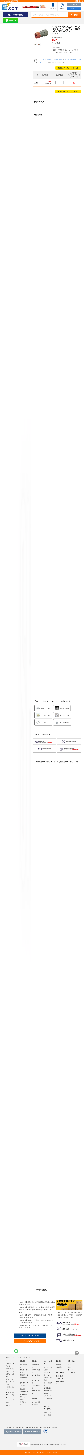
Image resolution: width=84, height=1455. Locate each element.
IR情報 (54, 1427)
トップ (42, 59)
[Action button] (13, 1432)
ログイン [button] (75, 8)
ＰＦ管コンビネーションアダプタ (54, 62)
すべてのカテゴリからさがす (30, 1341)
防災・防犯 (71, 1361)
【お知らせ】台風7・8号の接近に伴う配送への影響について (36, 1316)
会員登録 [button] (75, 5)
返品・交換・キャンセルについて (10, 1381)
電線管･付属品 (58, 59)
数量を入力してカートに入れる (68, 68)
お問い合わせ (10, 1369)
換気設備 (22, 1361)
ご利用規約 (7, 1427)
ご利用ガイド (10, 1363)
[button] (10, 20)
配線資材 (49, 59)
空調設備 (34, 1398)
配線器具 (23, 1389)
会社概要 (47, 1427)
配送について (10, 1371)
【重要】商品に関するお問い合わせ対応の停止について (37, 1327)
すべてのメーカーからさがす (30, 1335)
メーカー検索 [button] (16, 15)
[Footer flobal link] (23, 1444)
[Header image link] (31, 6)
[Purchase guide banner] (44, 742)
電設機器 (58, 1361)
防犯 (69, 1367)
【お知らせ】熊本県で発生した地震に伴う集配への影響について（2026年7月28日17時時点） (37, 1309)
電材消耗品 (59, 1376)
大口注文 (8, 1366)
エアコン (35, 1405)
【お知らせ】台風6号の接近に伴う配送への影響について (36, 1321)
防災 (69, 1364)
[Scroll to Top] (77, 1353)
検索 (76, 15)
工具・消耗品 (60, 1372)
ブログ (8, 1405)
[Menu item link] (53, 6)
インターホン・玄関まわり (48, 1398)
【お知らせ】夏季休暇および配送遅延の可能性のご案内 (37, 1303)
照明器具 (59, 1364)
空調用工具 (59, 1378)
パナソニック (62, 33)
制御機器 (59, 1367)
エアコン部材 (36, 1402)
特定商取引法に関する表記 (34, 1427)
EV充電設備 (47, 1388)
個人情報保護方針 (18, 1427)
